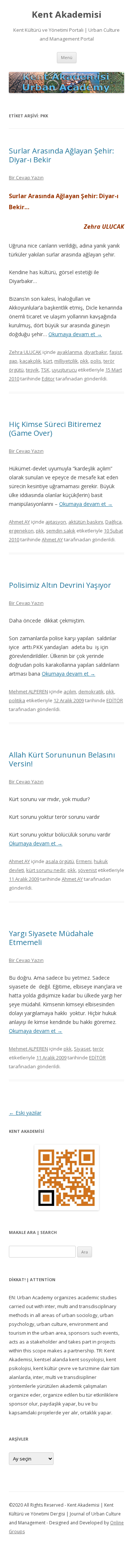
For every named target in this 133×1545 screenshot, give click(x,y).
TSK (45, 369)
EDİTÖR (114, 700)
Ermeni (84, 861)
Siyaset (82, 1048)
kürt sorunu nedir (45, 870)
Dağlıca (113, 521)
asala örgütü (59, 861)
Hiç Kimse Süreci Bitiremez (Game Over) (55, 428)
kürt (47, 361)
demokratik (91, 691)
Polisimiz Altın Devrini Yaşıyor (60, 585)
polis (96, 361)
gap (13, 361)
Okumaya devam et (75, 334)
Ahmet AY (19, 521)
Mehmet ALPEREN (28, 691)
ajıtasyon (55, 521)
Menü (66, 57)
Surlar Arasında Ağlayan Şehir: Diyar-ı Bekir (61, 155)
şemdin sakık (60, 530)
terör (98, 1048)
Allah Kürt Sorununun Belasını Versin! (62, 759)
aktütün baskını (85, 521)
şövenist (87, 870)
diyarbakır (95, 352)
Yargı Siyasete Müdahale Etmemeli (51, 937)
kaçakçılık (30, 361)
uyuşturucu (64, 369)
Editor (48, 378)
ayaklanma (69, 352)
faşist (115, 352)
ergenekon (21, 530)
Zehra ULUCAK (25, 352)
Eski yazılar (25, 1112)
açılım (70, 691)
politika (17, 700)
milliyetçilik (66, 361)
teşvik (32, 369)
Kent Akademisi (67, 14)
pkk (84, 361)
